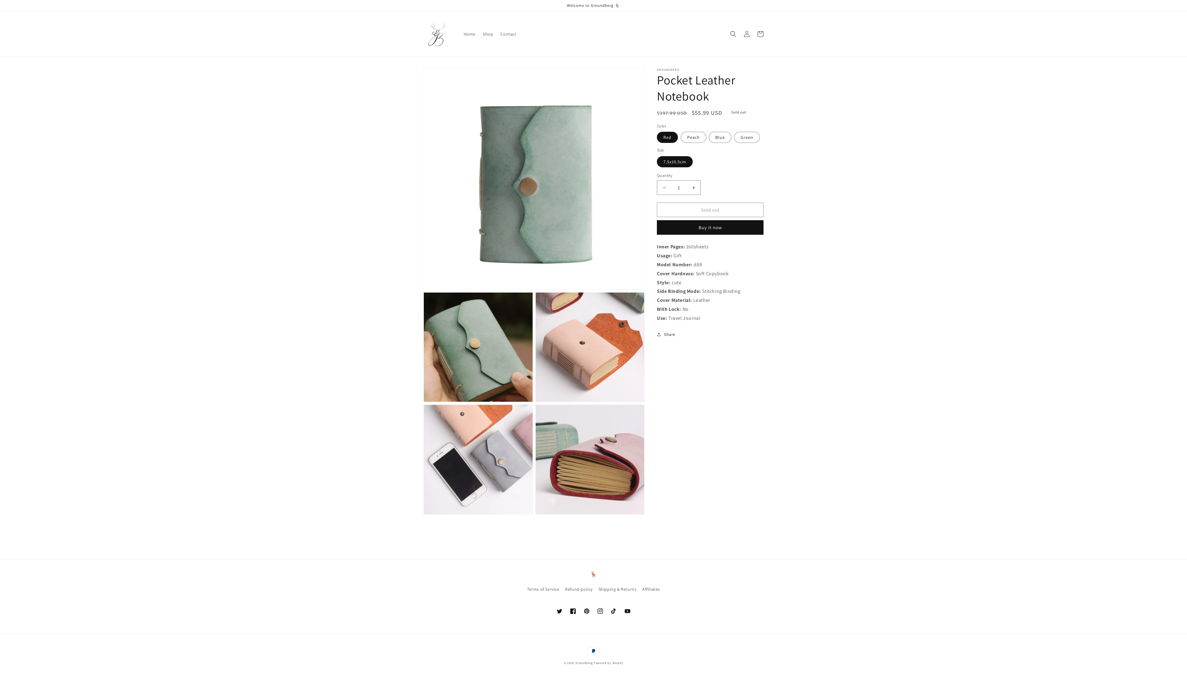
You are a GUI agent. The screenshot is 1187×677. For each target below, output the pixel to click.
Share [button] (669, 334)
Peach (693, 137)
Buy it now (710, 227)
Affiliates (651, 589)
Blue (720, 137)
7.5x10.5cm (674, 162)
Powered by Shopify (608, 663)
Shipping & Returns (617, 589)
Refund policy (579, 589)
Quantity (664, 175)
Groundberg (584, 663)
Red (667, 137)
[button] (733, 34)
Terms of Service (543, 589)
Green (747, 137)
